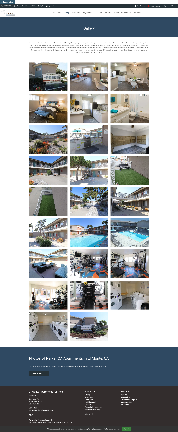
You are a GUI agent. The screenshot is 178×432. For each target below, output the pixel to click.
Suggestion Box (126, 402)
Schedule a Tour (7, 2)
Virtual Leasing (140, 6)
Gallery (66, 13)
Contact (99, 13)
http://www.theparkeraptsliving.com (42, 410)
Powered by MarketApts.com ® (40, 420)
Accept (126, 429)
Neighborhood (88, 13)
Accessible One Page (92, 410)
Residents (137, 13)
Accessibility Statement (93, 407)
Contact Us (38, 373)
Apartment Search (171, 6)
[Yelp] (33, 415)
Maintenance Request (129, 400)
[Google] (30, 415)
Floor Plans (57, 13)
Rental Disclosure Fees (122, 13)
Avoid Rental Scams (154, 6)
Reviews (108, 13)
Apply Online (51, 6)
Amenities (76, 13)
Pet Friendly (125, 405)
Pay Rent (124, 395)
